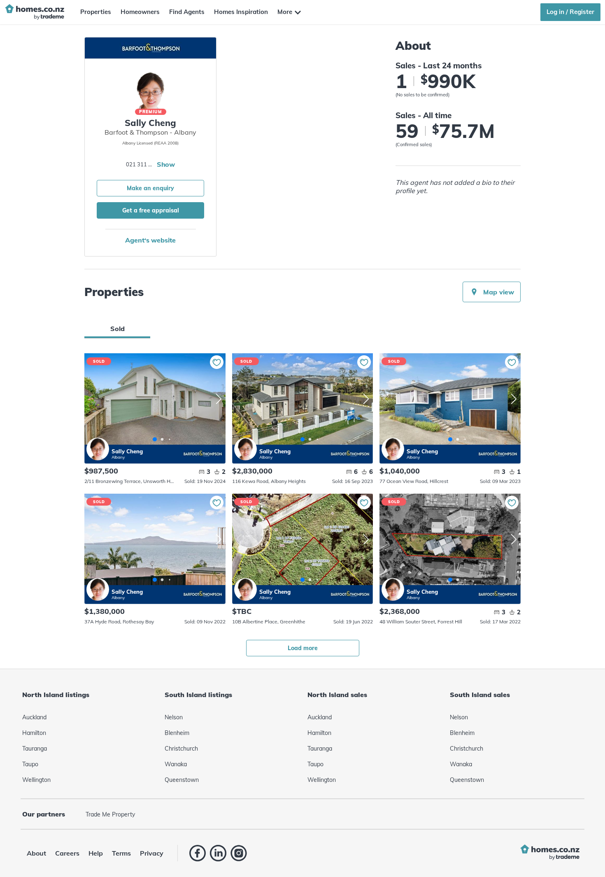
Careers (67, 853)
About (36, 853)
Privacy (151, 853)
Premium (150, 111)
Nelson (174, 717)
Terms (121, 853)
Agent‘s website (150, 240)
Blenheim (177, 733)
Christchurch (181, 748)
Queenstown (182, 780)
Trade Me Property (110, 814)
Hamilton (34, 733)
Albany (118, 457)
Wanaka (176, 764)
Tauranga (34, 748)
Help (95, 853)
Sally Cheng (97, 449)
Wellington (36, 780)
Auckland (34, 717)
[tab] (117, 328)
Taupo (30, 764)
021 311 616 (140, 164)
